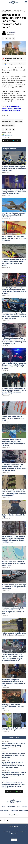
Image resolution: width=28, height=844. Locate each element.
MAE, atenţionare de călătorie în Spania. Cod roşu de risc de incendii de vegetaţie (14, 238)
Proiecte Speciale (14, 815)
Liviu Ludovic (12, 32)
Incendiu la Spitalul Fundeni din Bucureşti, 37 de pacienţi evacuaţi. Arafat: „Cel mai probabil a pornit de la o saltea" (14, 290)
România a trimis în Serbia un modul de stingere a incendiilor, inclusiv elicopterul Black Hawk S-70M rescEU (14, 262)
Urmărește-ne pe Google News (15, 64)
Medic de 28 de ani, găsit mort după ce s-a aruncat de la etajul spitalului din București (14, 586)
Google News (8, 135)
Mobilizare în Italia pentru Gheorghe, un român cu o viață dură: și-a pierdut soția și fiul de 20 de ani (13, 682)
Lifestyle (24, 806)
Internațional (11, 806)
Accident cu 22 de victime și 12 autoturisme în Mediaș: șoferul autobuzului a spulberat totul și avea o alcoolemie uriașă (14, 467)
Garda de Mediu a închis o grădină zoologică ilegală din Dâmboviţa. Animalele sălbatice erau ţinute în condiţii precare (13, 539)
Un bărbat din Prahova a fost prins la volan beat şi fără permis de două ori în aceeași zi (14, 168)
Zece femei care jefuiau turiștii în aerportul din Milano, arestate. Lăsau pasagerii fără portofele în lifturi (13, 610)
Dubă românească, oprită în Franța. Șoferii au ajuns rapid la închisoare (14, 634)
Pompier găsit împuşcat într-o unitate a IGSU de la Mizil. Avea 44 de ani (13, 418)
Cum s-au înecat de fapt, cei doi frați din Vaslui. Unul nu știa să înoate (14, 729)
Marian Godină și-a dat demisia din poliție (13, 516)
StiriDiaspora (5, 10)
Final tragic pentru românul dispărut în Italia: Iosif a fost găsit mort (13, 706)
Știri (10, 10)
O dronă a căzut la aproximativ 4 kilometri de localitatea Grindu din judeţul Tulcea (13, 563)
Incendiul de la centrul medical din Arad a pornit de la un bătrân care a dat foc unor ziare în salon (14, 191)
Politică (3, 806)
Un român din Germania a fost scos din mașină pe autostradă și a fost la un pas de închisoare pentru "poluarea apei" (14, 391)
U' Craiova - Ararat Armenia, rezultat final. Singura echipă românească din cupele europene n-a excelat (13, 442)
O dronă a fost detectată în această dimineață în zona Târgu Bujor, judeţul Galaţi (13, 215)
